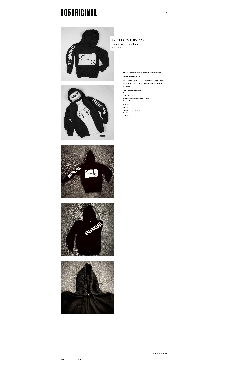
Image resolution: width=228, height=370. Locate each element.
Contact (63, 359)
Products (64, 354)
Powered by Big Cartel (160, 353)
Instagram (81, 354)
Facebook (81, 359)
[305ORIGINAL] (79, 12)
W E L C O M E (65, 356)
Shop (165, 12)
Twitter (81, 356)
